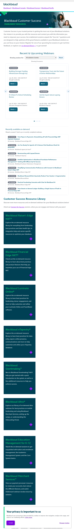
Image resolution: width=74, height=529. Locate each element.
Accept (10, 523)
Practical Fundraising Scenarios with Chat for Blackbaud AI (36, 182)
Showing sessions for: (17, 57)
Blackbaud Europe (33, 8)
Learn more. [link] (28, 517)
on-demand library (27, 46)
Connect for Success (17, 207)
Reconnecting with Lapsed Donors (29, 153)
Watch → (13, 83)
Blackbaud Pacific (47, 8)
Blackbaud (7, 8)
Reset (61, 57)
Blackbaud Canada (19, 8)
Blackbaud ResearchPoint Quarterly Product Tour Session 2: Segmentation (42, 176)
